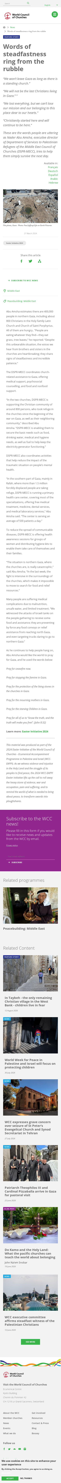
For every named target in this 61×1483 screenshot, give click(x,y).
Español (53, 175)
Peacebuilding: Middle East (21, 301)
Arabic (54, 178)
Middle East (13, 290)
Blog (34, 1428)
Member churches (12, 1418)
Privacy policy (12, 845)
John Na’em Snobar (16, 1262)
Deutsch (53, 171)
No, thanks (26, 1478)
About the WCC (11, 1412)
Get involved (38, 1412)
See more (30, 1342)
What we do (9, 1433)
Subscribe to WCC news (24, 280)
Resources (37, 1418)
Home (4, 27)
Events (6, 1428)
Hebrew (53, 182)
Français (53, 167)
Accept (10, 1478)
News (12, 27)
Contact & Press (40, 1423)
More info (6, 1473)
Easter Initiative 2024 (14, 243)
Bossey (35, 1433)
